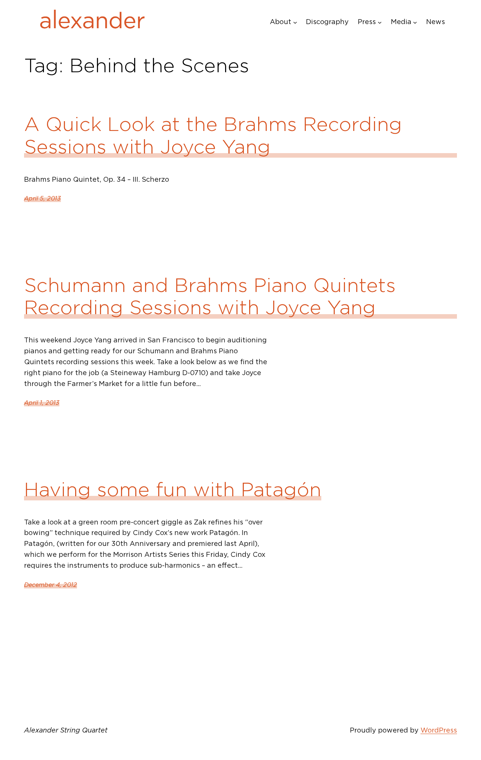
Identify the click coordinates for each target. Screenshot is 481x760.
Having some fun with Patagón (172, 489)
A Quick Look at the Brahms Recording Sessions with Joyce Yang (213, 135)
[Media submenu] (415, 22)
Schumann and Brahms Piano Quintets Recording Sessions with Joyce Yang (210, 296)
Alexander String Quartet (65, 730)
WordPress (438, 730)
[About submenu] (295, 22)
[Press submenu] (380, 22)
